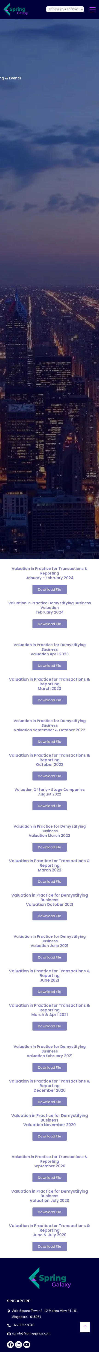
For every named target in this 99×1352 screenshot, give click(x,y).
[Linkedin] (18, 1344)
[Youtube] (26, 1344)
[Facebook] (10, 1344)
